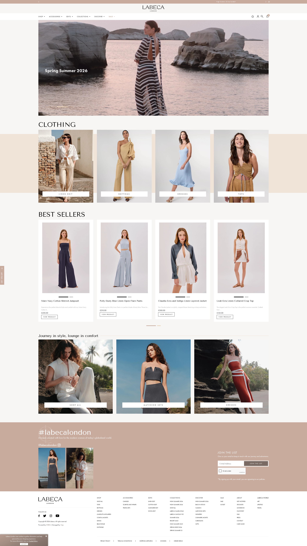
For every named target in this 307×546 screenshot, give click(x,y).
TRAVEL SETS (126, 508)
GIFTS (197, 524)
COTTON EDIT (152, 504)
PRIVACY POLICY (105, 541)
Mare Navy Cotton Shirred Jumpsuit (60, 301)
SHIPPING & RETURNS (146, 541)
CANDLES (126, 501)
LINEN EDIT (66, 194)
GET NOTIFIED (241, 501)
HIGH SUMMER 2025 (176, 524)
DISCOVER (98, 16)
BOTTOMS (124, 194)
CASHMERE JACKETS (201, 517)
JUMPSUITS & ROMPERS (104, 514)
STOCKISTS (240, 504)
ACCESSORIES (54, 16)
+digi (62, 525)
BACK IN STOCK (200, 504)
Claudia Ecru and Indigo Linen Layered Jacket (182, 301)
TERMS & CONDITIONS (125, 541)
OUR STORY (240, 511)
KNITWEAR (100, 527)
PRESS (238, 517)
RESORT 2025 (174, 520)
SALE (111, 16)
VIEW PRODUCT (49, 317)
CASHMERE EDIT (153, 508)
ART (258, 501)
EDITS (68, 16)
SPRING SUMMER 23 (176, 530)
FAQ (238, 514)
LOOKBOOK (241, 508)
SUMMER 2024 (174, 517)
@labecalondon (47, 445)
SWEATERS (198, 514)
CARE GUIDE (241, 524)
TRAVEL (259, 508)
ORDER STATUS (178, 541)
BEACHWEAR (101, 524)
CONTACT (240, 520)
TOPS (241, 194)
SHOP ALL (75, 405)
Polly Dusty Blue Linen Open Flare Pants (121, 301)
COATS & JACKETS (102, 517)
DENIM (99, 520)
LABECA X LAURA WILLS (177, 511)
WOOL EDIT (152, 511)
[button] (68, 106)
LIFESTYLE (260, 504)
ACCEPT (24, 544)
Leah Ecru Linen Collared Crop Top (235, 301)
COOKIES (163, 541)
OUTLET (222, 504)
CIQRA (48, 525)
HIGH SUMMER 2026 (176, 501)
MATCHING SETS (153, 405)
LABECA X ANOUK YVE (176, 514)
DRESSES (183, 194)
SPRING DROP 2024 (176, 527)
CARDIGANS (199, 520)
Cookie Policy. (33, 541)
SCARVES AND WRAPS (129, 504)
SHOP (40, 16)
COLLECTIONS (82, 16)
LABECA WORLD (263, 498)
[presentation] (39, 2)
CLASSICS (198, 508)
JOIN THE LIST (256, 463)
